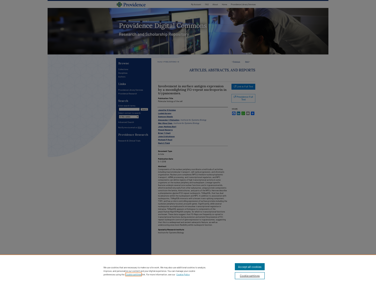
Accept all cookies (249, 266)
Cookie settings (133, 274)
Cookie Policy (183, 274)
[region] (188, 271)
